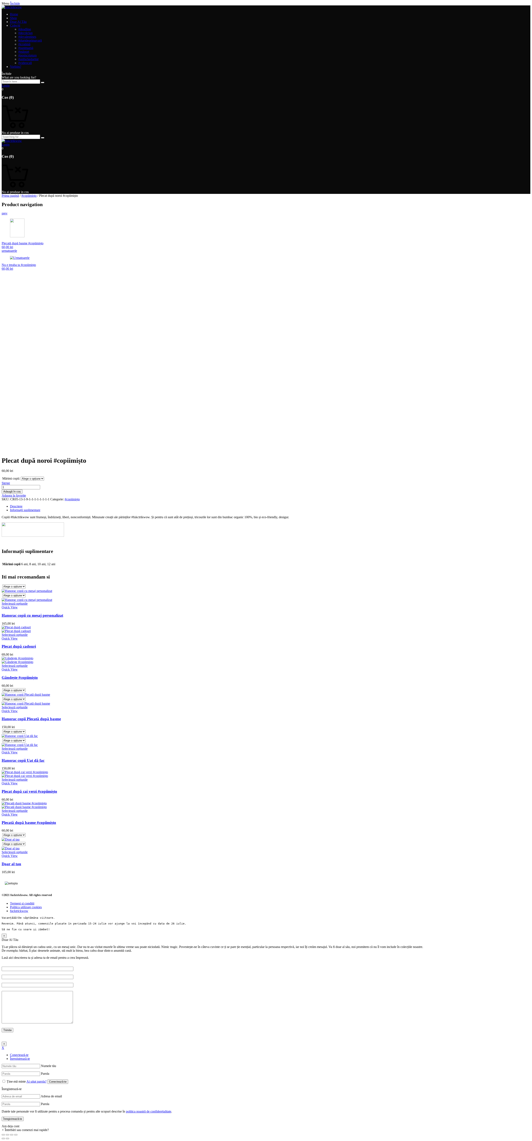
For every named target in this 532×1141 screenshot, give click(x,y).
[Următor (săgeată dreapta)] (7, 1138)
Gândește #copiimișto (20, 677)
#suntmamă (25, 48)
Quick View (10, 607)
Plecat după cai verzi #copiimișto (29, 791)
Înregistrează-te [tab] (20, 1058)
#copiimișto (29, 195)
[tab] (270, 506)
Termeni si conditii (22, 903)
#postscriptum (27, 55)
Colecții (15, 25)
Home (14, 14)
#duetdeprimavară (30, 40)
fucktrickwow (19, 911)
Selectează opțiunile (15, 603)
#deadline (24, 29)
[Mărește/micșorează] (15, 1134)
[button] (25, 1130)
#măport (23, 51)
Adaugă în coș (12, 491)
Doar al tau (11, 864)
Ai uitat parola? (36, 1081)
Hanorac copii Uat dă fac (23, 760)
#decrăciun (25, 33)
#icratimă (24, 44)
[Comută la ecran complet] (11, 1134)
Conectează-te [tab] (19, 1055)
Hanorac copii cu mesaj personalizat (32, 615)
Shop (13, 18)
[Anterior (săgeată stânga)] (3, 1138)
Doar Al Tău (18, 21)
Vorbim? (15, 66)
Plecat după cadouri (19, 646)
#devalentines (27, 36)
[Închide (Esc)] (3, 1134)
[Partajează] (7, 1134)
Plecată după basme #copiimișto (29, 822)
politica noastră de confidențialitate (148, 1111)
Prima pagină (10, 195)
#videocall (25, 63)
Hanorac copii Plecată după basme (31, 719)
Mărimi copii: (11, 478)
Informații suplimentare (25, 510)
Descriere (16, 506)
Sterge (6, 483)
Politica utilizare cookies (26, 907)
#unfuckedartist (28, 59)
